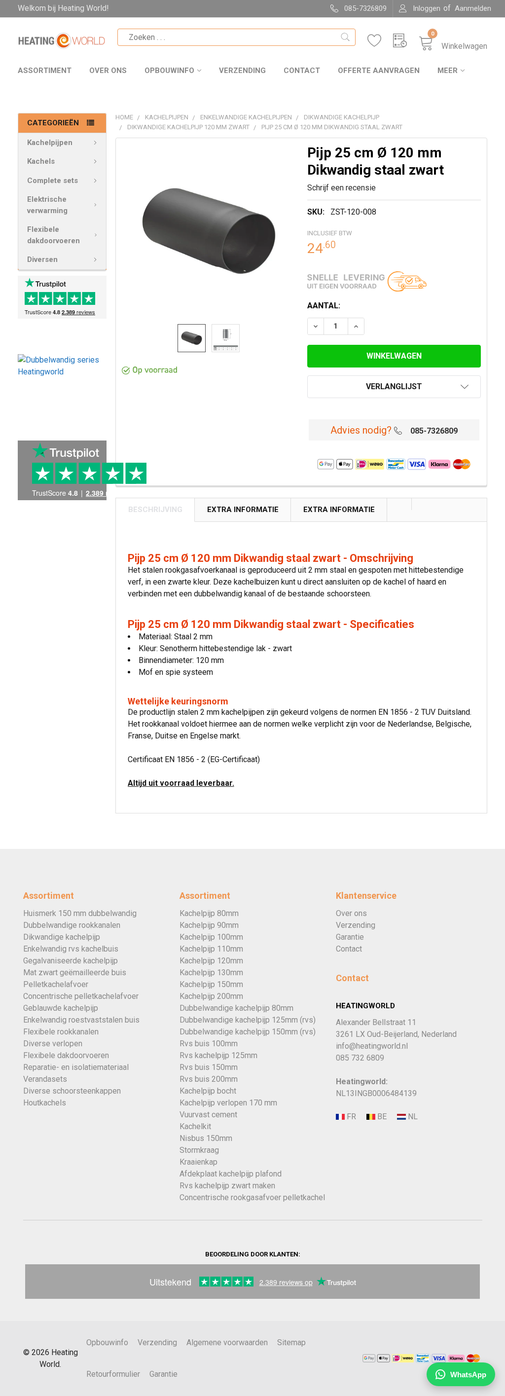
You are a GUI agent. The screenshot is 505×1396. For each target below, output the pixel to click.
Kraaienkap (198, 1162)
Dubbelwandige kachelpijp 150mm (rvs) (248, 1031)
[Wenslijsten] (380, 40)
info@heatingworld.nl (372, 1046)
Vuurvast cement (208, 1114)
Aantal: (323, 305)
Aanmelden (473, 8)
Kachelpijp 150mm (211, 984)
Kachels (41, 161)
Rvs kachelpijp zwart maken (227, 1185)
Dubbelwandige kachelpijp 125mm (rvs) (248, 1020)
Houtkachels (44, 1102)
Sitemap (291, 1342)
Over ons (108, 70)
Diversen (42, 259)
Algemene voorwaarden (227, 1342)
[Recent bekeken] (406, 40)
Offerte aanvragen (379, 70)
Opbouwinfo (169, 70)
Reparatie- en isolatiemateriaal (76, 1067)
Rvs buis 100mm (209, 1043)
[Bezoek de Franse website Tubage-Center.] (350, 1117)
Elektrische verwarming (47, 205)
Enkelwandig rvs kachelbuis (70, 949)
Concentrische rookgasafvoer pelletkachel (252, 1197)
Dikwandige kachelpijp (61, 937)
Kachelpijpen (49, 142)
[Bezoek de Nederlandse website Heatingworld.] (380, 1117)
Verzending (242, 70)
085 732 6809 (360, 1058)
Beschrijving (155, 509)
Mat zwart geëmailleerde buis (74, 972)
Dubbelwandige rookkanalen (71, 925)
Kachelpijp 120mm (211, 960)
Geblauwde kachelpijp (60, 1008)
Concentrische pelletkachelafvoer (81, 996)
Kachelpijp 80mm (209, 913)
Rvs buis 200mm (209, 1079)
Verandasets (45, 1079)
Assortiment (45, 70)
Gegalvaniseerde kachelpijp (70, 960)
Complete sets (52, 180)
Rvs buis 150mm (209, 1067)
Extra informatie (339, 509)
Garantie (350, 937)
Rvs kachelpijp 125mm (218, 1055)
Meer (447, 70)
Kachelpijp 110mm (211, 949)
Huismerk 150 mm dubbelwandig (80, 913)
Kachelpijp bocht (208, 1091)
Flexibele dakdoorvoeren (53, 235)
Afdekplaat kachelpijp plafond (231, 1173)
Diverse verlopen (52, 1043)
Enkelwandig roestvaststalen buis (81, 1020)
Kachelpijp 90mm (209, 925)
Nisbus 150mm (206, 1138)
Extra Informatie (243, 509)
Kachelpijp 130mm (211, 972)
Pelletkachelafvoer (55, 984)
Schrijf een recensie (341, 187)
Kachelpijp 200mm (211, 996)
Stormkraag (199, 1150)
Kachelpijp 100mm (211, 937)
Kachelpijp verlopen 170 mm (228, 1102)
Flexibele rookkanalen (61, 1031)
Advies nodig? (361, 430)
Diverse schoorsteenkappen (72, 1091)
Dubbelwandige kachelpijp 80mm (236, 1008)
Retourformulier (113, 1374)
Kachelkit (195, 1126)
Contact (302, 70)
